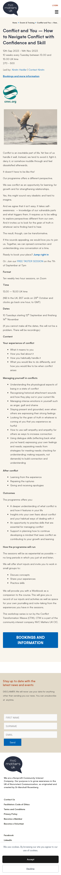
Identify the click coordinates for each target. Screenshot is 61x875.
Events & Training (27, 23)
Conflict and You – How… (47, 23)
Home (14, 23)
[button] (55, 5)
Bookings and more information (21, 76)
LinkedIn (8, 840)
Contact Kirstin (36, 69)
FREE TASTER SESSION (30, 261)
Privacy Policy (10, 813)
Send (12, 742)
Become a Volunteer (14, 823)
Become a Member (13, 818)
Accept (30, 859)
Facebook (8, 835)
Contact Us (9, 799)
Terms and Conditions (14, 809)
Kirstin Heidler (19, 69)
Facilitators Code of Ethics (17, 804)
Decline (30, 868)
